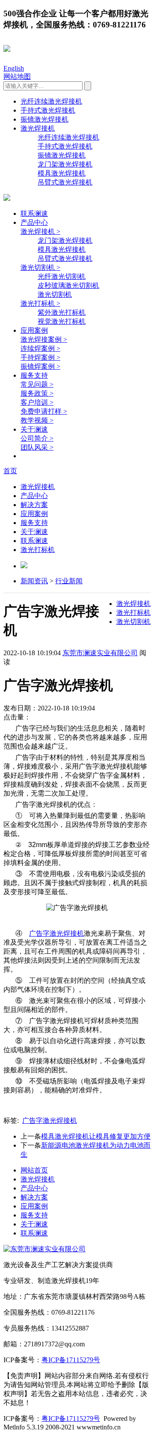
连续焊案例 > (40, 348)
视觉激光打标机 (62, 321)
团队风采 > (37, 447)
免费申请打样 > (44, 411)
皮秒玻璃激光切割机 (68, 285)
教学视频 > (37, 420)
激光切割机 (55, 294)
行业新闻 (69, 581)
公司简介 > (37, 438)
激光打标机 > (40, 303)
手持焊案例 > (40, 357)
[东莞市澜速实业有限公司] (44, 1249)
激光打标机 (38, 549)
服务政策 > (37, 393)
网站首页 (34, 1170)
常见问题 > (37, 384)
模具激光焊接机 (62, 173)
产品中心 (34, 222)
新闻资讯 (34, 581)
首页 (10, 470)
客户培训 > (37, 402)
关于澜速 (34, 429)
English (13, 68)
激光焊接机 (38, 128)
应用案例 (34, 330)
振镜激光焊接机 (44, 119)
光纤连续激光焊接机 (51, 101)
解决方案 (34, 504)
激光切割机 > (40, 267)
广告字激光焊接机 (56, 933)
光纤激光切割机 (62, 276)
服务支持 (34, 375)
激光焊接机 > (40, 231)
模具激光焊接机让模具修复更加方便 (96, 1136)
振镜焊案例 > (40, 366)
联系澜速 (34, 213)
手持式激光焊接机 (48, 110)
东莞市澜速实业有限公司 (100, 652)
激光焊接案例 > (44, 339)
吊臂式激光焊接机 (65, 182)
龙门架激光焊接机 (65, 164)
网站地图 (17, 76)
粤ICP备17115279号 (70, 1359)
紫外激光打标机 (62, 312)
